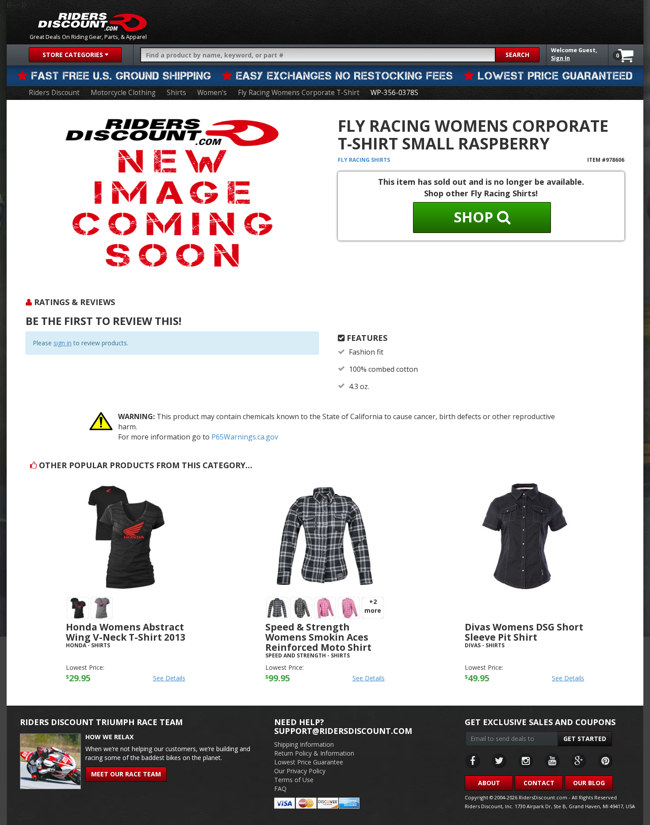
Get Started (584, 738)
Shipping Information (304, 744)
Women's (212, 92)
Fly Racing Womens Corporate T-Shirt (298, 92)
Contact (539, 783)
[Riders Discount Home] (92, 22)
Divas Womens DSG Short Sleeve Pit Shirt (524, 632)
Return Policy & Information (314, 753)
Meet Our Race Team (126, 774)
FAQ (280, 788)
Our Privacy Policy (299, 771)
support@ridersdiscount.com (343, 731)
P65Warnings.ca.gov (244, 437)
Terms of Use (294, 779)
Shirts (176, 92)
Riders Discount (54, 92)
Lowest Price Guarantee (308, 762)
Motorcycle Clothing (123, 92)
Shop (475, 217)
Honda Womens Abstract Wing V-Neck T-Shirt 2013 (125, 632)
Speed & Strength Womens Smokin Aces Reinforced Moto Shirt (318, 637)
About (489, 783)
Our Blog (589, 783)
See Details (169, 678)
